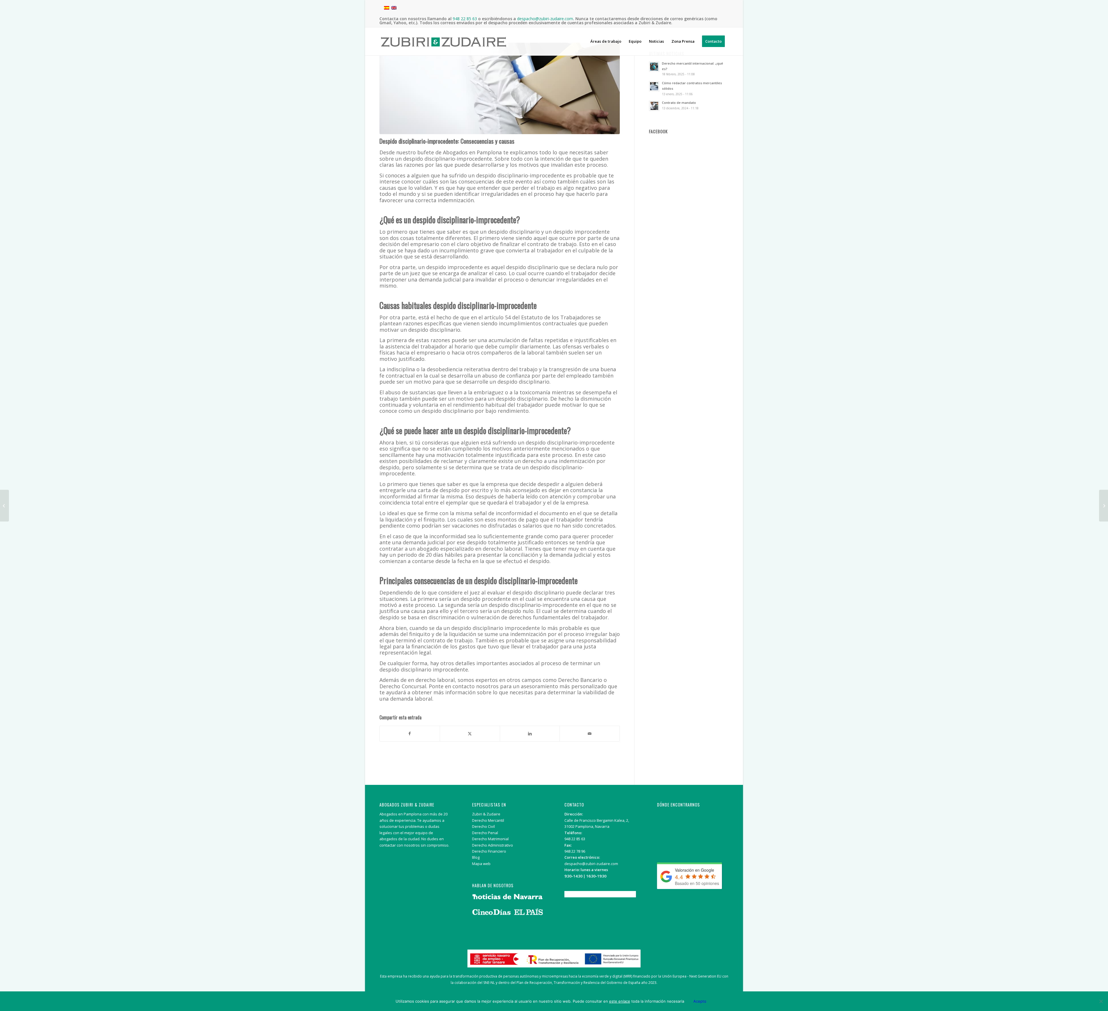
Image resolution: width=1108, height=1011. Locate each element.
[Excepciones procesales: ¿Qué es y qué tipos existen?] (4, 506)
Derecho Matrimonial (490, 838)
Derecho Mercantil (488, 820)
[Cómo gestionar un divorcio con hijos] (1103, 506)
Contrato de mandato (679, 102)
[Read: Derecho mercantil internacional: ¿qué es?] (654, 66)
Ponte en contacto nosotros (464, 686)
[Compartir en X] (470, 733)
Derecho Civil (483, 826)
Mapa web (481, 863)
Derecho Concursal (402, 686)
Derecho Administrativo (492, 845)
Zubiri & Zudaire (486, 814)
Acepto (699, 1001)
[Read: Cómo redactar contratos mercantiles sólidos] (654, 86)
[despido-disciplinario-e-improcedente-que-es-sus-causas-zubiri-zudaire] (499, 88)
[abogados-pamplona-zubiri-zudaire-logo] (443, 46)
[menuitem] (606, 41)
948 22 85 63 (574, 838)
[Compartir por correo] (589, 733)
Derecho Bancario (580, 679)
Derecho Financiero (489, 851)
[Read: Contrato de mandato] (654, 106)
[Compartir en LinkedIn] (530, 733)
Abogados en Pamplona (472, 152)
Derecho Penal (485, 832)
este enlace (619, 1001)
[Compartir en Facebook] (410, 733)
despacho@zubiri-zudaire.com (591, 863)
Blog (476, 857)
